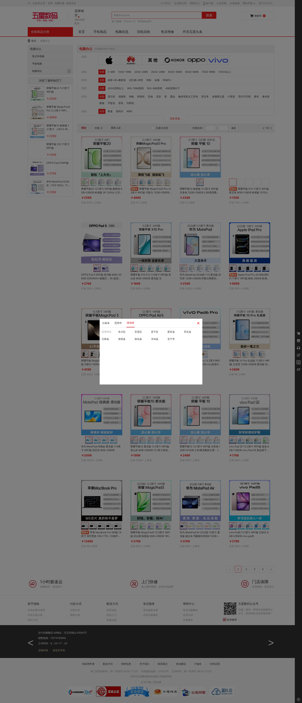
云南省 (106, 322)
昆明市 (118, 322)
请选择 (130, 322)
